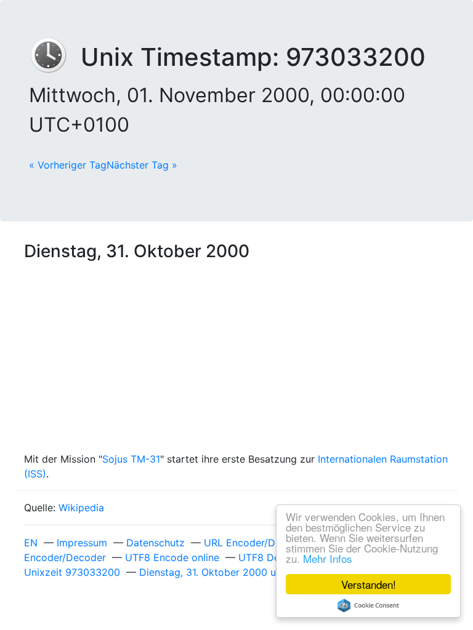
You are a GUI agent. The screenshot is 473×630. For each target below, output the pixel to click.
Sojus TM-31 (131, 459)
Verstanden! (368, 584)
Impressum (82, 542)
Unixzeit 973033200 (72, 572)
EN (31, 542)
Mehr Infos (327, 558)
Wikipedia (81, 507)
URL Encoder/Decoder (256, 542)
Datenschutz (155, 542)
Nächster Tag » (142, 165)
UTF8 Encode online (172, 557)
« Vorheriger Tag (68, 165)
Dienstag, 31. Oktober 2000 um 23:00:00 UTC (246, 572)
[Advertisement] (236, 359)
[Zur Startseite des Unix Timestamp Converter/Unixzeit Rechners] (55, 57)
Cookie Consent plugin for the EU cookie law (368, 605)
